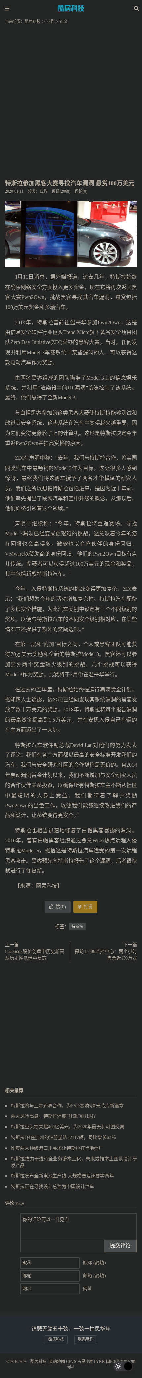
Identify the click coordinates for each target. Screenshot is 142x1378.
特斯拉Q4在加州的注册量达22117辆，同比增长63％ (63, 1137)
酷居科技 (71, 8)
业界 (50, 21)
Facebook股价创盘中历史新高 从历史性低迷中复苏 (34, 955)
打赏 (87, 906)
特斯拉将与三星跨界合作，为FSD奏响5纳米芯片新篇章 (67, 1105)
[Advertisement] (71, 98)
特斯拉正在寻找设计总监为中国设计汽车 (52, 1186)
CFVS (71, 1361)
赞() (61, 906)
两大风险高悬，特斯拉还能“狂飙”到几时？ (54, 1116)
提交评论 (120, 1245)
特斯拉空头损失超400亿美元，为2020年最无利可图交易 (67, 1126)
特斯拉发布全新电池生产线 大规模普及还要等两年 (62, 1175)
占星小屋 (85, 1361)
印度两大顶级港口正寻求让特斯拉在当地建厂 (57, 1148)
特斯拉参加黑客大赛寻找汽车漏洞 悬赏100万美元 (69, 183)
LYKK (99, 1361)
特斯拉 (77, 926)
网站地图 (57, 1361)
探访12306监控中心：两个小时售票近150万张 (106, 955)
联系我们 (86, 1339)
